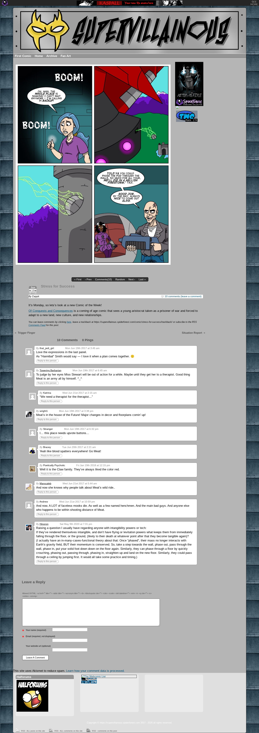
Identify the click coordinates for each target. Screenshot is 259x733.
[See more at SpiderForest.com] (254, 3)
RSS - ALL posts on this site (33, 731)
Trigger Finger (26, 332)
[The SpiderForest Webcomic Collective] (5, 3)
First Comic (23, 56)
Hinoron (44, 524)
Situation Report (192, 332)
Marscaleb (45, 483)
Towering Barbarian (50, 370)
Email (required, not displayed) (40, 636)
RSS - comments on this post (104, 731)
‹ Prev (88, 279)
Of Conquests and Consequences (51, 311)
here (69, 322)
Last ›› (142, 279)
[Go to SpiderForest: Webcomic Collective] (189, 102)
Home (39, 56)
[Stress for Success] (93, 165)
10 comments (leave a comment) (183, 296)
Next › (131, 279)
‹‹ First (77, 279)
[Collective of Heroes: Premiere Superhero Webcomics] (189, 107)
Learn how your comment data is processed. (95, 671)
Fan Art (66, 56)
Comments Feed (37, 325)
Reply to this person (47, 360)
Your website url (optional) (38, 646)
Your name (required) (36, 630)
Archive (51, 56)
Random (120, 279)
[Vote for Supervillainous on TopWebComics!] (189, 116)
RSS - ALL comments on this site (68, 731)
